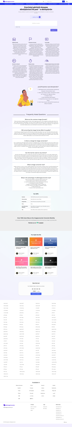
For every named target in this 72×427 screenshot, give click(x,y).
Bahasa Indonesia (19, 385)
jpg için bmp (22, 336)
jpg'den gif (37, 333)
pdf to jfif (37, 345)
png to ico (21, 350)
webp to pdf (54, 373)
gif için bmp (21, 312)
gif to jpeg (5, 315)
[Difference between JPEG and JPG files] (21, 241)
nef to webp (6, 343)
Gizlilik (32, 410)
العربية (54, 393)
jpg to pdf (53, 336)
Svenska (42, 390)
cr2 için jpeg (6, 310)
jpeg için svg (38, 331)
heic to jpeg (38, 319)
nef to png (21, 343)
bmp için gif (5, 303)
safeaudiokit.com (58, 413)
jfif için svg (5, 329)
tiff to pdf (37, 369)
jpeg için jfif (5, 331)
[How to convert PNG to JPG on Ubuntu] (50, 241)
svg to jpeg (37, 362)
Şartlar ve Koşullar (33, 406)
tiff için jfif (37, 366)
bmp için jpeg (6, 305)
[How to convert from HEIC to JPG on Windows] (50, 261)
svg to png (37, 364)
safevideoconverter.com (60, 419)
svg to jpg (5, 364)
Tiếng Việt (54, 390)
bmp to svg (54, 305)
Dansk (31, 385)
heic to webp (54, 322)
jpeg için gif (21, 329)
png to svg (21, 352)
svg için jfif (5, 362)
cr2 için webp (6, 312)
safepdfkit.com (58, 410)
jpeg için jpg (22, 331)
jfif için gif (21, 324)
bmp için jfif (21, 303)
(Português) (31, 390)
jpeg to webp (22, 333)
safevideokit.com (58, 406)
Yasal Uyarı (32, 408)
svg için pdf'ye (54, 362)
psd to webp (6, 359)
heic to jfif (5, 319)
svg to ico (21, 362)
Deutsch (42, 385)
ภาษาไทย (31, 395)
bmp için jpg (54, 303)
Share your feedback (36, 293)
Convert (53, 30)
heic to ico (21, 319)
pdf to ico (5, 345)
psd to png (37, 357)
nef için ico (53, 338)
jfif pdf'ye (53, 326)
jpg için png (5, 338)
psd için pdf (54, 357)
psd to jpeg (21, 357)
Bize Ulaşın (45, 408)
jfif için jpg (5, 326)
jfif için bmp (5, 324)
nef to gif (37, 338)
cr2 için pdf (21, 310)
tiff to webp (54, 369)
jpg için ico (53, 333)
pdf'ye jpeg (53, 331)
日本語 (54, 395)
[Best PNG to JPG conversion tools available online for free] (21, 261)
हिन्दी (19, 395)
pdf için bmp (38, 343)
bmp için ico (38, 303)
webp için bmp (22, 371)
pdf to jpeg (21, 345)
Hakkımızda (45, 406)
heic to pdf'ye (54, 319)
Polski (19, 390)
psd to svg (21, 359)
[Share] (43, 1)
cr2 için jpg (53, 310)
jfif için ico (37, 324)
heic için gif (53, 317)
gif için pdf (37, 315)
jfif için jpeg (53, 324)
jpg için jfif (5, 336)
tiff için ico (5, 366)
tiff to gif (21, 366)
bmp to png (21, 305)
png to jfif (37, 350)
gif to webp (21, 317)
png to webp (54, 352)
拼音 (19, 398)
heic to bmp (38, 317)
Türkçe (19, 393)
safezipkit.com (58, 408)
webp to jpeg (54, 371)
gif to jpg (21, 315)
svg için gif (37, 359)
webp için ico (6, 373)
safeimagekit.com (59, 417)
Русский (31, 393)
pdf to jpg (53, 345)
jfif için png (21, 326)
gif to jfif (53, 312)
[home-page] (8, 1)
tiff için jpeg (54, 366)
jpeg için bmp (54, 329)
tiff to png (21, 369)
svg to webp (22, 364)
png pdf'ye (37, 352)
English (54, 385)
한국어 (43, 395)
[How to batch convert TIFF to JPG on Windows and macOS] (36, 261)
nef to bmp (21, 338)
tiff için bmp (54, 364)
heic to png (21, 322)
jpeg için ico (38, 329)
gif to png (53, 315)
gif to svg (5, 317)
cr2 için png (38, 310)
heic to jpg (5, 322)
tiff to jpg (5, 369)
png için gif (5, 350)
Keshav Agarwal (21, 253)
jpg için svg (37, 336)
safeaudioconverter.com (60, 415)
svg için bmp (54, 359)
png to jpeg (54, 350)
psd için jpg (5, 357)
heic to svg (37, 322)
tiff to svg (5, 371)
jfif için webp (38, 326)
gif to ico (37, 312)
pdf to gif (53, 343)
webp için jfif (38, 371)
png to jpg (5, 352)
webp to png (38, 373)
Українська (43, 393)
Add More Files (35, 17)
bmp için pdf (38, 305)
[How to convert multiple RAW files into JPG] (36, 241)
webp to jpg (22, 373)
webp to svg (6, 376)
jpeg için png (6, 333)
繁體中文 (31, 398)
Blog (67, 1)
